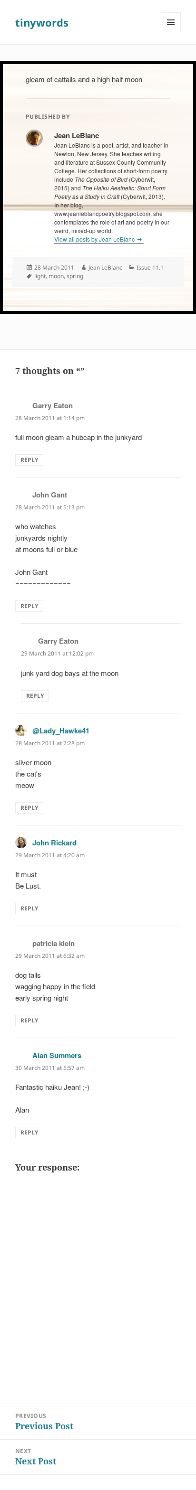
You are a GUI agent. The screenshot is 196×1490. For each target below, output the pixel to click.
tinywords (42, 22)
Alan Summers (56, 1055)
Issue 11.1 (150, 267)
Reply (29, 460)
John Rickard (54, 842)
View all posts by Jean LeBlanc (95, 239)
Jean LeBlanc (105, 267)
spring (75, 276)
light (40, 276)
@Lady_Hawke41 (60, 730)
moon (56, 276)
